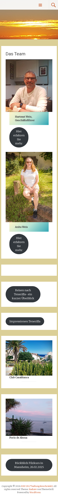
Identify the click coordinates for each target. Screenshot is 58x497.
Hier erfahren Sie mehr (19, 137)
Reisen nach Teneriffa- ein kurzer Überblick (23, 294)
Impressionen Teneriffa (25, 321)
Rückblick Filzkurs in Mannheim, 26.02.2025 (29, 465)
